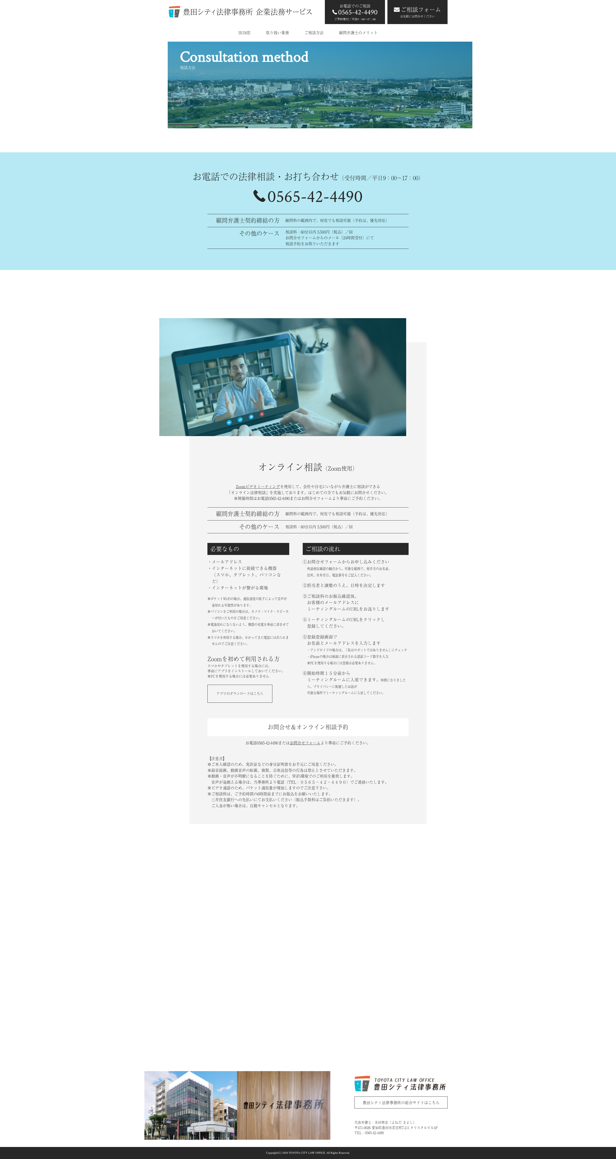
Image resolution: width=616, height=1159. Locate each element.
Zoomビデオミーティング (258, 487)
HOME (244, 33)
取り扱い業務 (277, 33)
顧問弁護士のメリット (358, 33)
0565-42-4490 (315, 197)
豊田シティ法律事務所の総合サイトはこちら (401, 1103)
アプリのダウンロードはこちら (239, 693)
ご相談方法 (314, 33)
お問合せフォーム (305, 743)
